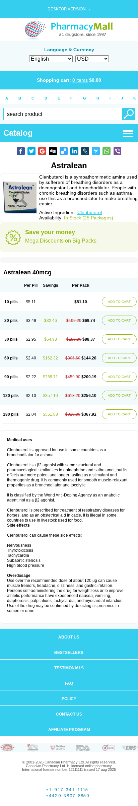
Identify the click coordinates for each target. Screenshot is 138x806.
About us (68, 637)
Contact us (69, 714)
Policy (69, 698)
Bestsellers (68, 652)
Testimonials (69, 668)
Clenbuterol (89, 212)
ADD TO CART (119, 302)
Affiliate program (69, 729)
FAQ (69, 683)
